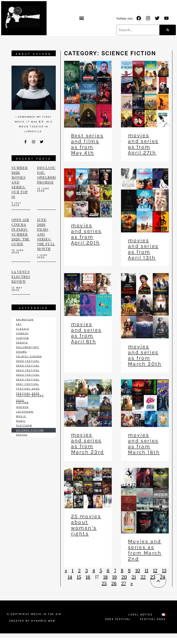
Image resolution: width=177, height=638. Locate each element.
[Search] (167, 30)
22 (143, 577)
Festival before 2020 (30, 398)
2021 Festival (27, 384)
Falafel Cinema (29, 356)
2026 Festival (28, 361)
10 (137, 570)
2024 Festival (28, 370)
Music (21, 416)
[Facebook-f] (25, 141)
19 (114, 577)
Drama (21, 351)
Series (21, 434)
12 (155, 570)
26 (114, 583)
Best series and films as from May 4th (87, 144)
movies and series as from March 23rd (87, 443)
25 (104, 583)
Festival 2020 (28, 388)
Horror (22, 407)
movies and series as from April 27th (143, 144)
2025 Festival (28, 365)
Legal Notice (140, 614)
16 (88, 577)
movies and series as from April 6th (86, 333)
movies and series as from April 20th (86, 234)
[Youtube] (166, 18)
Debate (22, 342)
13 (164, 570)
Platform (24, 425)
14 (70, 577)
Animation (25, 319)
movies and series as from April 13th (143, 249)
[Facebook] (138, 18)
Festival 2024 (152, 619)
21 (134, 577)
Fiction (22, 402)
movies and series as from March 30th (145, 355)
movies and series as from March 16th (144, 443)
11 (146, 570)
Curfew (22, 338)
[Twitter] (157, 18)
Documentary (27, 347)
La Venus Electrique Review (23, 277)
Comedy (22, 333)
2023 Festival (28, 374)
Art (19, 324)
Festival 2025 (28, 393)
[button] (81, 18)
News (20, 420)
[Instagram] (148, 18)
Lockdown (25, 411)
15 (79, 577)
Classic (22, 328)
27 (123, 583)
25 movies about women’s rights (86, 525)
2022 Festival (28, 379)
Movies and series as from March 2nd (145, 550)
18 (105, 577)
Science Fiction (30, 430)
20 (124, 577)
